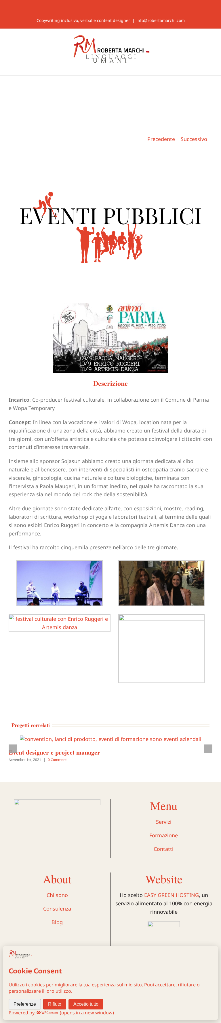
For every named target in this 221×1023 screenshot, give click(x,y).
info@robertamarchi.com (160, 20)
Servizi (164, 821)
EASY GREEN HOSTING (171, 895)
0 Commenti (57, 759)
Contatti (164, 848)
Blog (57, 922)
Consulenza (57, 908)
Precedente (161, 139)
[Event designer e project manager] (110, 739)
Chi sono (57, 895)
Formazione (163, 835)
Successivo (194, 139)
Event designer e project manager (54, 752)
